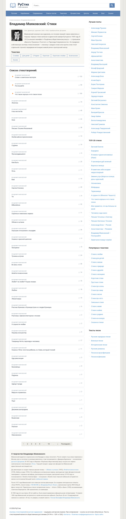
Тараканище (96, 191)
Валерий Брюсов (97, 112)
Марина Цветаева (98, 72)
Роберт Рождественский (100, 132)
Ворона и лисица (97, 166)
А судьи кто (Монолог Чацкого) (103, 195)
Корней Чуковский (98, 92)
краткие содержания (35, 512)
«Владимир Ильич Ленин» (49, 485)
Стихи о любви (96, 254)
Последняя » (66, 444)
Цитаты (86, 13)
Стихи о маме (96, 306)
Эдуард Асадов (97, 96)
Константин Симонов (99, 104)
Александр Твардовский (100, 128)
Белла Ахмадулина (98, 120)
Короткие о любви (59, 56)
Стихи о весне (96, 294)
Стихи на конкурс (98, 318)
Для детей (25, 56)
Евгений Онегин (97, 147)
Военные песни (97, 341)
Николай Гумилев (98, 124)
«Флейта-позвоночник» (71, 470)
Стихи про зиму (97, 290)
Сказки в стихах (97, 322)
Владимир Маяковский (100, 48)
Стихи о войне (96, 310)
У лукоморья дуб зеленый (101, 162)
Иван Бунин (95, 108)
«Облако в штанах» (52, 470)
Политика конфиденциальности (83, 514)
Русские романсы (98, 349)
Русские (14, 13)
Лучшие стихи (75, 13)
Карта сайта (99, 514)
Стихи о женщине (98, 274)
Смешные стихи (97, 302)
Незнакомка (96, 183)
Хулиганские (73, 56)
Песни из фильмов (98, 357)
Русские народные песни (100, 337)
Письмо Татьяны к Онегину (101, 217)
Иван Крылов (96, 40)
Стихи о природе (97, 266)
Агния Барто (96, 80)
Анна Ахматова (97, 60)
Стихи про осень (97, 286)
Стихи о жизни (96, 262)
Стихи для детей (97, 258)
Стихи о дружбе (97, 270)
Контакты (67, 514)
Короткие (46, 56)
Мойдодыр (95, 187)
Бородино (95, 151)
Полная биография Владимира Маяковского (65, 498)
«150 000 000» (34, 485)
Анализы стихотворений (18, 512)
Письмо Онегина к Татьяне (101, 221)
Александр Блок (97, 76)
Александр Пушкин (98, 28)
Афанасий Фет (96, 56)
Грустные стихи (97, 282)
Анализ (95, 13)
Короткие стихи (97, 278)
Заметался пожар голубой (101, 240)
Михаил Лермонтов (98, 32)
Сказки (110, 13)
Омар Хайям (96, 116)
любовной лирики (42, 479)
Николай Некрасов (98, 44)
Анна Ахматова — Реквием (101, 229)
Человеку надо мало (99, 213)
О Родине (36, 56)
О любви (16, 56)
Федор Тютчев (96, 52)
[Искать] (112, 5)
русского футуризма (18, 461)
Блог (103, 13)
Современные (37, 13)
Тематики (63, 13)
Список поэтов (51, 13)
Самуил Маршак (97, 88)
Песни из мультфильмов (100, 353)
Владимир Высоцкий (99, 64)
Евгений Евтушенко (98, 100)
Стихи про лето (97, 298)
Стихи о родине (97, 314)
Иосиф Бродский (97, 68)
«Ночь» (33, 464)
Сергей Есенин (96, 36)
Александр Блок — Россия (101, 225)
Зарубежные (25, 13)
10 (49, 444)
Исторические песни (99, 345)
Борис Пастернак (97, 84)
